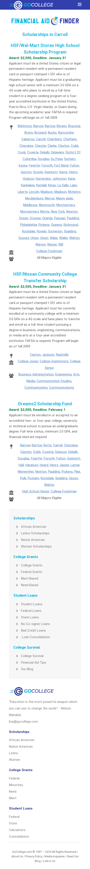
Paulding (73, 218)
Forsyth (47, 165)
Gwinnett (50, 172)
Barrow (38, 126)
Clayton (63, 146)
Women (14, 760)
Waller (63, 238)
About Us (17, 856)
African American (33, 527)
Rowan (42, 231)
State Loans (30, 617)
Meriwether (26, 472)
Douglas (43, 159)
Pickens (44, 225)
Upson (73, 478)
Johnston (59, 179)
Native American (33, 540)
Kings (52, 185)
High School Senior (35, 491)
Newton (72, 212)
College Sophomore (54, 361)
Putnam (33, 478)
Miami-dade (64, 198)
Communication (36, 388)
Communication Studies (53, 381)
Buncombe (66, 133)
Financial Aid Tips (33, 662)
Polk (23, 478)
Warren (40, 244)
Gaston (26, 172)
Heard (44, 465)
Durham (69, 159)
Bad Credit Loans (33, 630)
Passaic (60, 218)
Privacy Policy (33, 856)
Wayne (52, 244)
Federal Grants (31, 572)
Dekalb (44, 152)
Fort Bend (61, 165)
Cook (22, 152)
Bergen (62, 126)
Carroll (40, 139)
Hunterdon (43, 179)
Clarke (52, 146)
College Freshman (49, 251)
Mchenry (74, 192)
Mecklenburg (34, 198)
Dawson (61, 452)
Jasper (64, 465)
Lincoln (34, 192)
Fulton (74, 165)
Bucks (52, 133)
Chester (40, 146)
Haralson (31, 465)
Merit (12, 798)
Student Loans (31, 604)
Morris (44, 212)
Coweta (32, 152)
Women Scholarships (36, 546)
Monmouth (47, 205)
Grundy (38, 172)
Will (60, 244)
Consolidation (19, 836)
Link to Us (49, 861)
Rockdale (28, 231)
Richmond (71, 225)
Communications (61, 388)
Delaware (57, 152)
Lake (73, 185)
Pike (77, 472)
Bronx (28, 133)
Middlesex (30, 205)
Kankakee (28, 185)
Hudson (28, 179)
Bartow (50, 126)
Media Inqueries (55, 856)
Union (35, 238)
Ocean (23, 218)
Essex (23, 165)
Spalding (70, 231)
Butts (47, 445)
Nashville (62, 355)
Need (12, 792)
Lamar (75, 465)
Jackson (48, 355)
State (13, 823)
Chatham (70, 139)
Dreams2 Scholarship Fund (45, 403)
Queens (56, 225)
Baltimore (25, 126)
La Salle (63, 185)
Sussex (24, 238)
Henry (73, 172)
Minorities (16, 785)
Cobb (74, 146)
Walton (74, 238)
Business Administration (36, 374)
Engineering (63, 374)
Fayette (34, 165)
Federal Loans (31, 611)
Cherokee (26, 146)
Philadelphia (28, 225)
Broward (40, 133)
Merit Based (29, 578)
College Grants (31, 565)
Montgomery (65, 205)
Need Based (29, 585)
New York (58, 212)
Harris (63, 172)
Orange (47, 218)
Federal (14, 778)
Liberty (22, 192)
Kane (71, 179)
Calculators (17, 830)
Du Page (57, 159)
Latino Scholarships (35, 533)
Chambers (54, 139)
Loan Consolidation (35, 637)
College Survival (32, 656)
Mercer (50, 198)
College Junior (28, 361)
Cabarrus (28, 139)
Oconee (35, 218)
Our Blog (27, 669)
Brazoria (74, 126)
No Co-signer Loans (35, 624)
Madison (47, 192)
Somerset (55, 231)
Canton (35, 355)
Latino (13, 753)
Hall (21, 465)
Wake (54, 238)
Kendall (41, 185)
